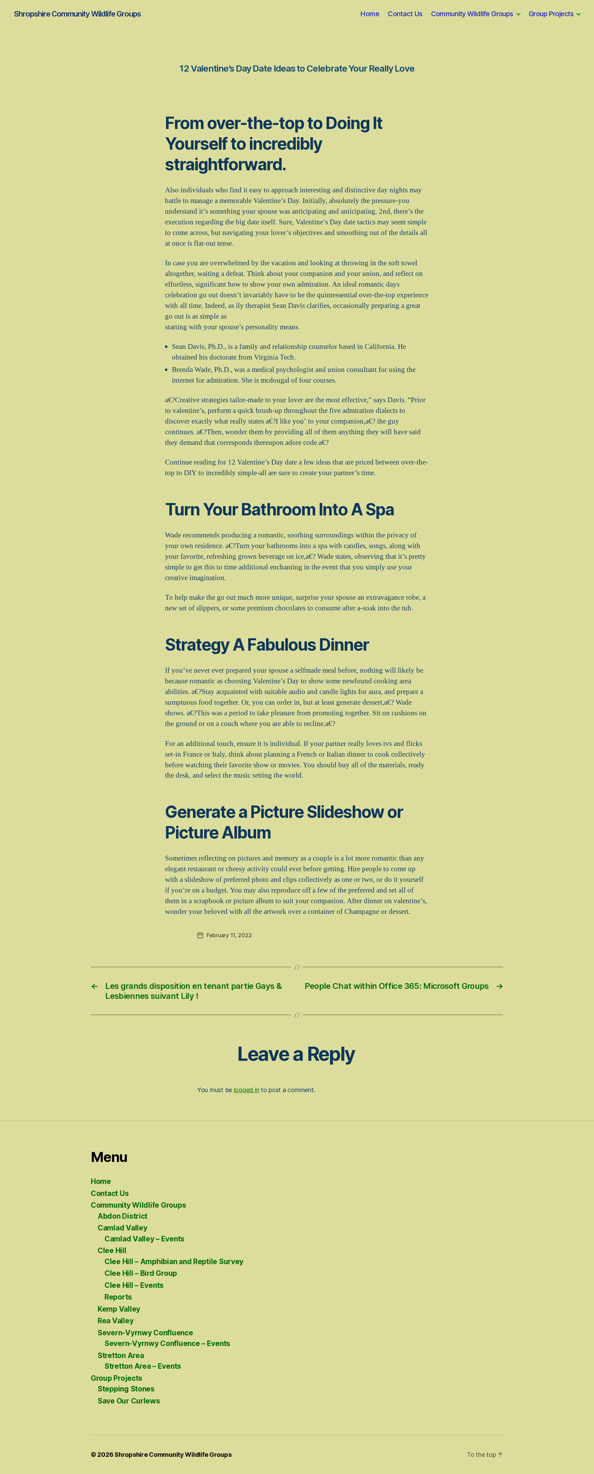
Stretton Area (121, 1355)
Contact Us (405, 14)
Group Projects (551, 14)
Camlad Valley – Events (144, 1239)
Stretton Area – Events (142, 1366)
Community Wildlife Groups (472, 14)
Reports (118, 1297)
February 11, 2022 (229, 935)
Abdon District (122, 1216)
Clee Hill (112, 1250)
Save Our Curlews (129, 1401)
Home (369, 14)
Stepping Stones (126, 1389)
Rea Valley (115, 1320)
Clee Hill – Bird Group (140, 1273)
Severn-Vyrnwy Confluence (145, 1332)
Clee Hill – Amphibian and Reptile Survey (173, 1261)
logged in (247, 1089)
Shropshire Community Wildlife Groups (77, 14)
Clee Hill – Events (134, 1285)
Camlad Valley (122, 1228)
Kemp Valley (119, 1309)
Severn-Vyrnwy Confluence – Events (167, 1343)
